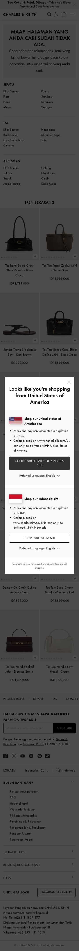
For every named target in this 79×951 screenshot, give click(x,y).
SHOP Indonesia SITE (40, 538)
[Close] (69, 382)
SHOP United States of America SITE (39, 463)
